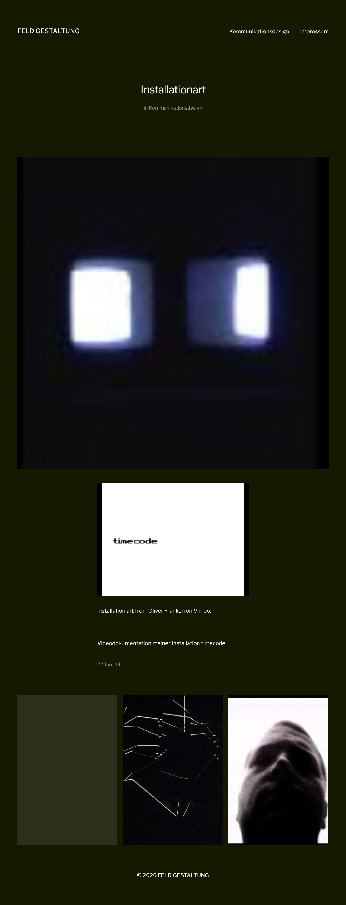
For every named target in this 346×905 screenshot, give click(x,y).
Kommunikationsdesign (259, 31)
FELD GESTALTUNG (48, 31)
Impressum (314, 31)
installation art (115, 610)
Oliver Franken (166, 610)
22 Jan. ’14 (109, 664)
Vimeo (202, 610)
